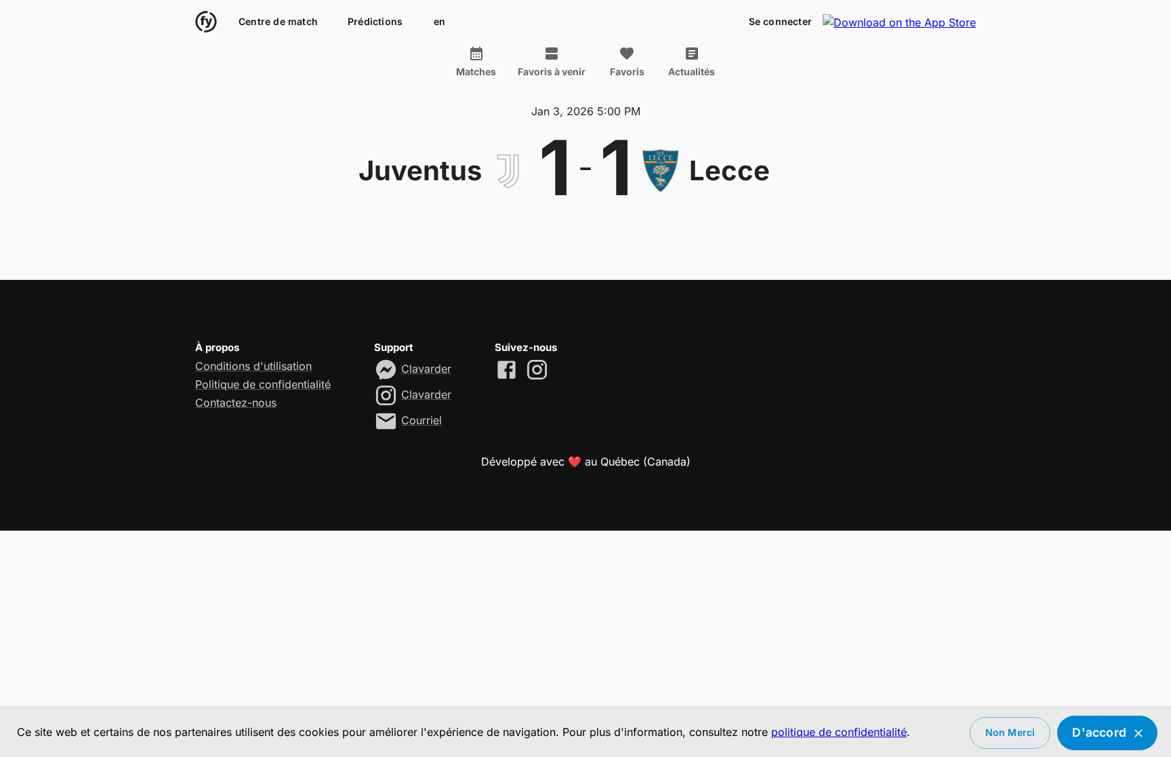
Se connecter (780, 21)
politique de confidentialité (839, 732)
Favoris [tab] (627, 71)
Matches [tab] (476, 71)
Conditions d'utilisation (253, 366)
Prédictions (375, 21)
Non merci (1010, 732)
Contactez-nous (235, 402)
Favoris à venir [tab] (552, 71)
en (439, 21)
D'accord (1099, 732)
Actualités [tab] (691, 71)
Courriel (421, 420)
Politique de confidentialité (263, 384)
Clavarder (426, 368)
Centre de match (278, 21)
